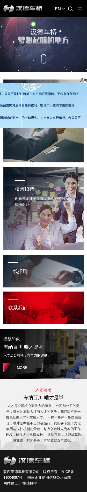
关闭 (83, 86)
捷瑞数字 (29, 482)
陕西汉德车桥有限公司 (21, 471)
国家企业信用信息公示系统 (47, 477)
